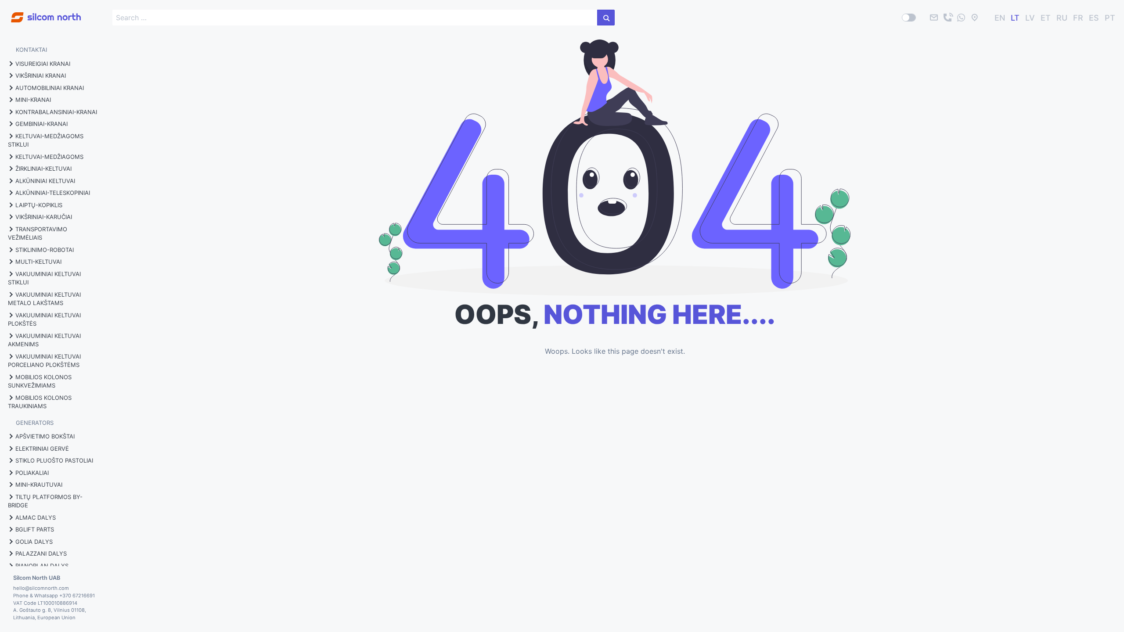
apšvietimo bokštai (45, 436)
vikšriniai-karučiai (43, 216)
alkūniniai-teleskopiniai (52, 192)
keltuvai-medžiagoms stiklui (45, 140)
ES (1094, 17)
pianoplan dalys (41, 565)
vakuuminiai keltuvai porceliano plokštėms (44, 361)
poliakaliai (32, 472)
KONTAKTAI (31, 49)
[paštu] (934, 17)
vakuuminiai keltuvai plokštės (44, 319)
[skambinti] (947, 17)
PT (1110, 17)
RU (1061, 17)
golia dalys (34, 541)
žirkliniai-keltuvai (43, 168)
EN (999, 17)
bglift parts (34, 529)
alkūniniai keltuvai (45, 180)
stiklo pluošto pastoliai (54, 460)
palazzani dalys (41, 553)
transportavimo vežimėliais (37, 233)
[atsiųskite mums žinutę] (961, 17)
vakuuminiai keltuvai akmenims (44, 340)
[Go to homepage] (40, 12)
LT (1015, 17)
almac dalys (35, 517)
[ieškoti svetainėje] (606, 17)
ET (1046, 17)
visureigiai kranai (42, 63)
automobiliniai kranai (49, 87)
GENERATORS (35, 422)
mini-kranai (33, 99)
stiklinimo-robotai (44, 249)
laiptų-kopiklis (38, 204)
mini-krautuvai (38, 484)
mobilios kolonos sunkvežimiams (40, 381)
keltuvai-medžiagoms (49, 156)
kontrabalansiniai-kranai (56, 111)
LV (1030, 17)
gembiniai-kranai (41, 123)
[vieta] (974, 17)
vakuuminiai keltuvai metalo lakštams (44, 299)
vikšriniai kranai (40, 75)
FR (1078, 17)
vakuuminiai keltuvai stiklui (44, 278)
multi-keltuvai (38, 261)
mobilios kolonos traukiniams (40, 402)
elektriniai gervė (42, 448)
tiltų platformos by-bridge (45, 501)
